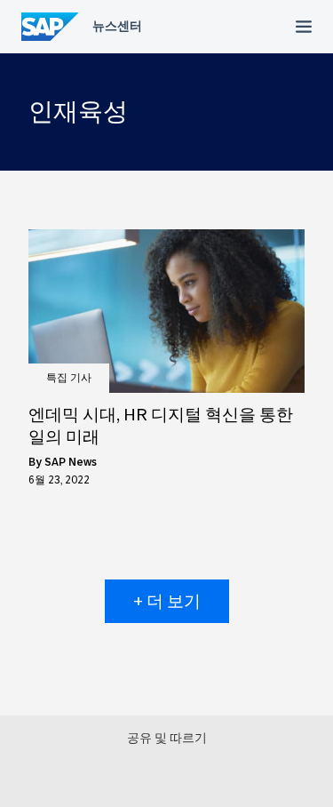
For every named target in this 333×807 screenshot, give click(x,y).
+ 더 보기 (167, 601)
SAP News (70, 462)
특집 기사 (68, 378)
